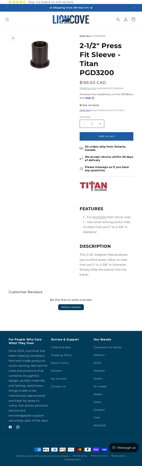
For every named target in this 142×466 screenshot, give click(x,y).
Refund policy (80, 456)
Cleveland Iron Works (108, 347)
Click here (85, 110)
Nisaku (98, 394)
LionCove (29, 456)
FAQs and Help (60, 347)
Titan (97, 417)
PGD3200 (99, 217)
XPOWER (100, 425)
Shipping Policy (61, 355)
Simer (97, 402)
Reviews (56, 370)
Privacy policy (118, 456)
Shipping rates (88, 88)
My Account (59, 378)
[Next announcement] (135, 8)
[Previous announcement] (7, 8)
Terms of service (99, 456)
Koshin (98, 378)
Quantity (85, 116)
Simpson (99, 409)
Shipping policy (73, 459)
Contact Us (58, 386)
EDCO (97, 362)
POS (37, 456)
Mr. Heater (100, 386)
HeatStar (99, 370)
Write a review (71, 307)
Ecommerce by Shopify (57, 456)
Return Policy (60, 362)
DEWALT (99, 355)
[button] (7, 19)
